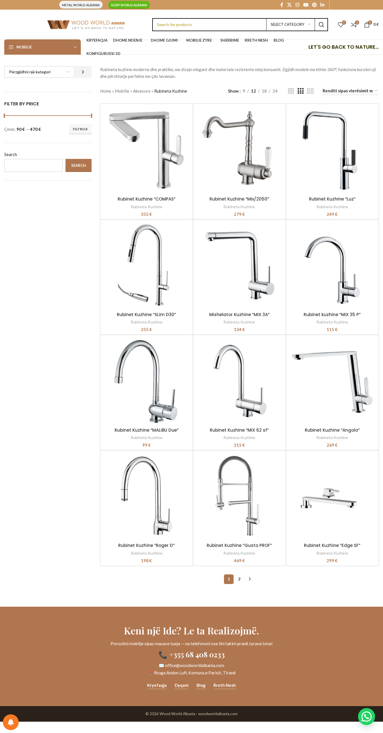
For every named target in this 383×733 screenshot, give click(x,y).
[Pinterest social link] (314, 5)
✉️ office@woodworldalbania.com (191, 665)
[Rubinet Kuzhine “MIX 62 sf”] (239, 381)
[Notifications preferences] (11, 722)
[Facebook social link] (281, 5)
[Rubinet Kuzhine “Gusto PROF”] (239, 496)
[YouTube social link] (305, 5)
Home (105, 90)
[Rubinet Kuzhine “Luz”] (332, 150)
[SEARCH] (321, 24)
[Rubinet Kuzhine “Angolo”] (332, 381)
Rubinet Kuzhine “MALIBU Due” (147, 430)
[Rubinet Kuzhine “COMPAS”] (146, 150)
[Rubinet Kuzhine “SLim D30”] (146, 265)
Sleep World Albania (129, 5)
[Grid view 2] (291, 91)
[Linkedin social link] (322, 5)
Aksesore (142, 90)
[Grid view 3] (300, 91)
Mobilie (122, 90)
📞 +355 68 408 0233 (191, 654)
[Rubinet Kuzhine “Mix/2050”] (239, 150)
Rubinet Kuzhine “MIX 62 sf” (239, 430)
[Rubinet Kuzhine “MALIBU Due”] (146, 381)
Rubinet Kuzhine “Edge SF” (332, 545)
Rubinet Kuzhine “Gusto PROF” (239, 545)
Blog (201, 685)
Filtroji (80, 129)
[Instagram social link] (297, 5)
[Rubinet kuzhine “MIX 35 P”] (332, 265)
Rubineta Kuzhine (146, 206)
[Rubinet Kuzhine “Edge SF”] (332, 496)
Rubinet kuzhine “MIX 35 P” (332, 315)
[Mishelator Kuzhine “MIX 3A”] (239, 265)
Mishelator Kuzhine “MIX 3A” (239, 315)
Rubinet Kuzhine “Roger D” (146, 545)
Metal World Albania (81, 5)
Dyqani (182, 685)
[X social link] (289, 5)
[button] (366, 716)
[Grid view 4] (310, 91)
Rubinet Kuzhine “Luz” (332, 199)
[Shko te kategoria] (83, 72)
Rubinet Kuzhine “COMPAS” (146, 199)
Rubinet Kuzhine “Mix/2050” (239, 199)
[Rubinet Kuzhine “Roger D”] (146, 496)
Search (10, 154)
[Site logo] (85, 23)
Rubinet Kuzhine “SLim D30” (146, 315)
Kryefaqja (157, 685)
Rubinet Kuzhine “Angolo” (332, 430)
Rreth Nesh (224, 685)
